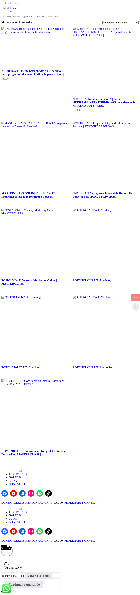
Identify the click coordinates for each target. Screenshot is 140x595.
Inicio (4, 16)
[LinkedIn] (22, 493)
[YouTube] (13, 493)
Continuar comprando (24, 584)
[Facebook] (4, 493)
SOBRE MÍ (16, 470)
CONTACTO (17, 484)
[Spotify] (39, 493)
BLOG (13, 480)
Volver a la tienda (38, 575)
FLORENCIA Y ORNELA (80, 502)
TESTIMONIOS (18, 474)
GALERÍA (15, 477)
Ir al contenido (9, 3)
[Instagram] (31, 493)
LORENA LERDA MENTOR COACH (25, 502)
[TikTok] (48, 493)
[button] (78, 10)
